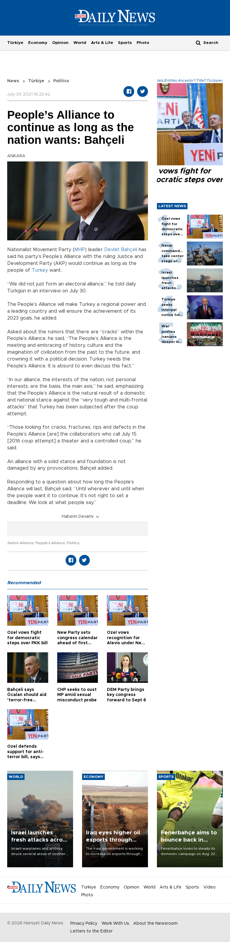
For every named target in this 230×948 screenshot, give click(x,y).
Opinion (60, 43)
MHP (79, 249)
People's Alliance (50, 543)
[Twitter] (142, 91)
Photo (143, 43)
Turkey (40, 270)
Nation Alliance (20, 543)
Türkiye (15, 43)
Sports (125, 43)
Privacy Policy (83, 923)
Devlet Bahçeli (120, 249)
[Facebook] (128, 91)
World (79, 43)
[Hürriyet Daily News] (115, 18)
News (13, 81)
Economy (37, 43)
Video (209, 887)
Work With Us (115, 923)
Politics (72, 543)
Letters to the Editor (91, 931)
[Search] (198, 42)
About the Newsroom (155, 923)
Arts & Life (102, 43)
